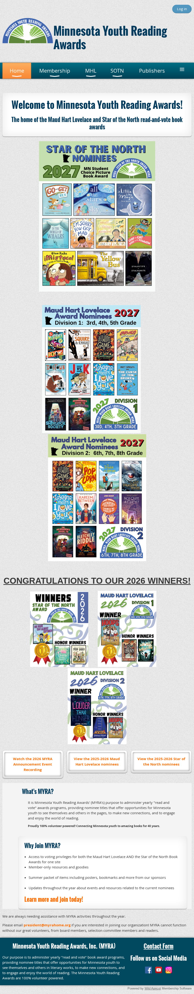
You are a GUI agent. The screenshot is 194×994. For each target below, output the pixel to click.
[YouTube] (158, 970)
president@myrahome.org (47, 925)
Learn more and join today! (53, 899)
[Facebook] (148, 970)
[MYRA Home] (27, 41)
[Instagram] (168, 970)
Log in (182, 8)
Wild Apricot (153, 988)
